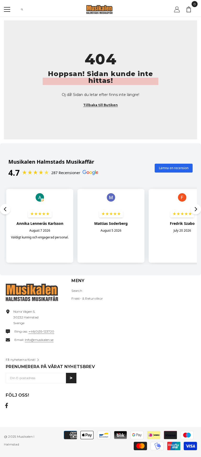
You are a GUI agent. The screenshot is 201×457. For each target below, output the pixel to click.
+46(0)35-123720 (41, 331)
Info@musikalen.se (39, 340)
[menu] (7, 9)
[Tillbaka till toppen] (191, 435)
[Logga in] (177, 9)
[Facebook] (6, 405)
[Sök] (22, 9)
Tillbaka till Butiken (100, 105)
